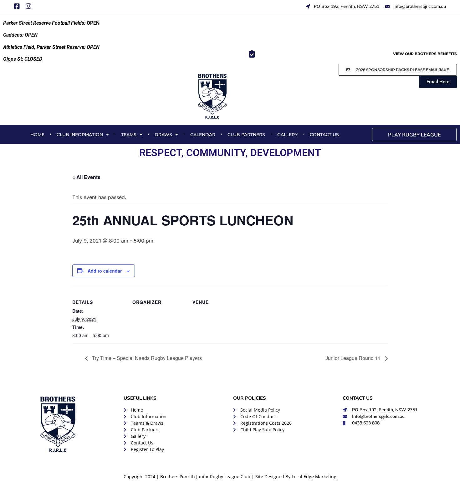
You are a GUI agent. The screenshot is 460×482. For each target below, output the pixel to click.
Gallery (287, 134)
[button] (398, 70)
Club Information (80, 134)
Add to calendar (105, 271)
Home (37, 134)
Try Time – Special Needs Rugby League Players (146, 358)
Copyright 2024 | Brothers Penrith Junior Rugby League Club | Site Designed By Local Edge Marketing (230, 476)
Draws (163, 134)
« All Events (86, 177)
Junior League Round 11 (353, 358)
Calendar (202, 134)
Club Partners (246, 134)
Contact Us (324, 134)
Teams (128, 134)
